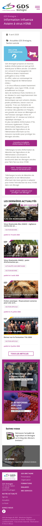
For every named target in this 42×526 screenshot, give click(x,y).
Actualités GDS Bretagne (20, 40)
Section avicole (12, 43)
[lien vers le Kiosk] (21, 456)
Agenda (5, 497)
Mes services (26, 491)
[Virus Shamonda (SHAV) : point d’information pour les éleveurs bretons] (21, 249)
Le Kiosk (5, 503)
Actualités (5, 500)
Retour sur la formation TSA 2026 (18, 337)
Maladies (25, 487)
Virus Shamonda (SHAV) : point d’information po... (16, 261)
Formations (26, 483)
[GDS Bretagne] (21, 7)
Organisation (26, 480)
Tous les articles (19, 353)
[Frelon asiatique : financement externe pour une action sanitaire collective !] (21, 290)
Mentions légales (25, 517)
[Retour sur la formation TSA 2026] (21, 326)
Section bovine (11, 230)
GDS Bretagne (10, 16)
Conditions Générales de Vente (13, 519)
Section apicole (11, 307)
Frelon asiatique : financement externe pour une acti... (20, 302)
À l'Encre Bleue (7, 524)
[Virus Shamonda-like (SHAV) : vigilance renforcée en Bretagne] (21, 213)
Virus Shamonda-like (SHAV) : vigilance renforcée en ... (20, 225)
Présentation (26, 477)
